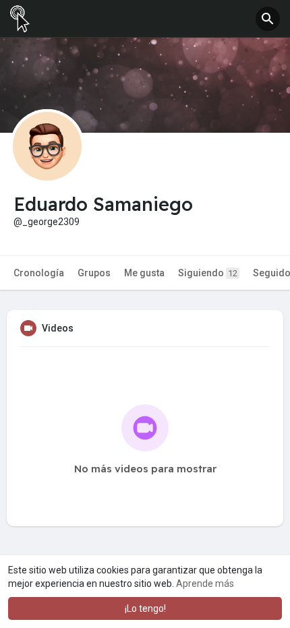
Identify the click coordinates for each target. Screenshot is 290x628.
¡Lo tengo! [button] (145, 608)
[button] (268, 19)
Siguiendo (207, 273)
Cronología (38, 273)
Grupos (94, 273)
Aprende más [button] (205, 583)
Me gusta (144, 273)
